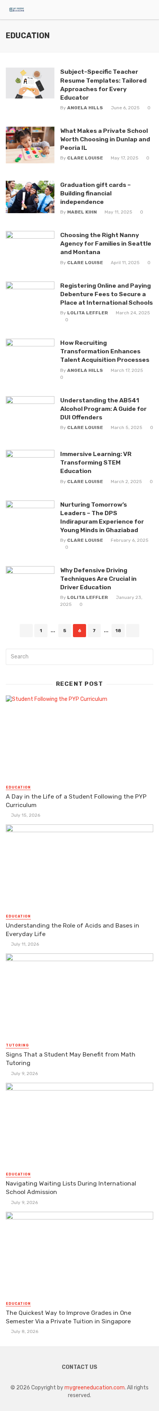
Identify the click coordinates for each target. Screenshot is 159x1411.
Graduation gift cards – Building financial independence (95, 193)
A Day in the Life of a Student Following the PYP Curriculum (76, 801)
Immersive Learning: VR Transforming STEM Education (96, 462)
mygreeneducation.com (94, 1387)
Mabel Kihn (82, 212)
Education (18, 787)
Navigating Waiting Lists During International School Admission (71, 1188)
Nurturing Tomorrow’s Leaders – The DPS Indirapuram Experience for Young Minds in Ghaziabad (102, 517)
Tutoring (17, 1045)
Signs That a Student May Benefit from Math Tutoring (70, 1059)
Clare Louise (85, 158)
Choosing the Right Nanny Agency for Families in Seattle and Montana (105, 243)
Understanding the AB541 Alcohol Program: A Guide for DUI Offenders (103, 409)
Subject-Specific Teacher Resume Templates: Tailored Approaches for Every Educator (103, 84)
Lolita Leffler (87, 312)
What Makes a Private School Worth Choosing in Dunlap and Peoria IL (105, 139)
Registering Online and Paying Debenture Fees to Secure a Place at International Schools (106, 294)
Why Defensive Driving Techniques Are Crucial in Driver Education (98, 578)
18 (118, 630)
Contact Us (79, 1367)
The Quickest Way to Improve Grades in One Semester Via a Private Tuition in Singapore (68, 1317)
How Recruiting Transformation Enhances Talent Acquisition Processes (104, 351)
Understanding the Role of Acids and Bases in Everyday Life (72, 930)
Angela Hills (85, 107)
